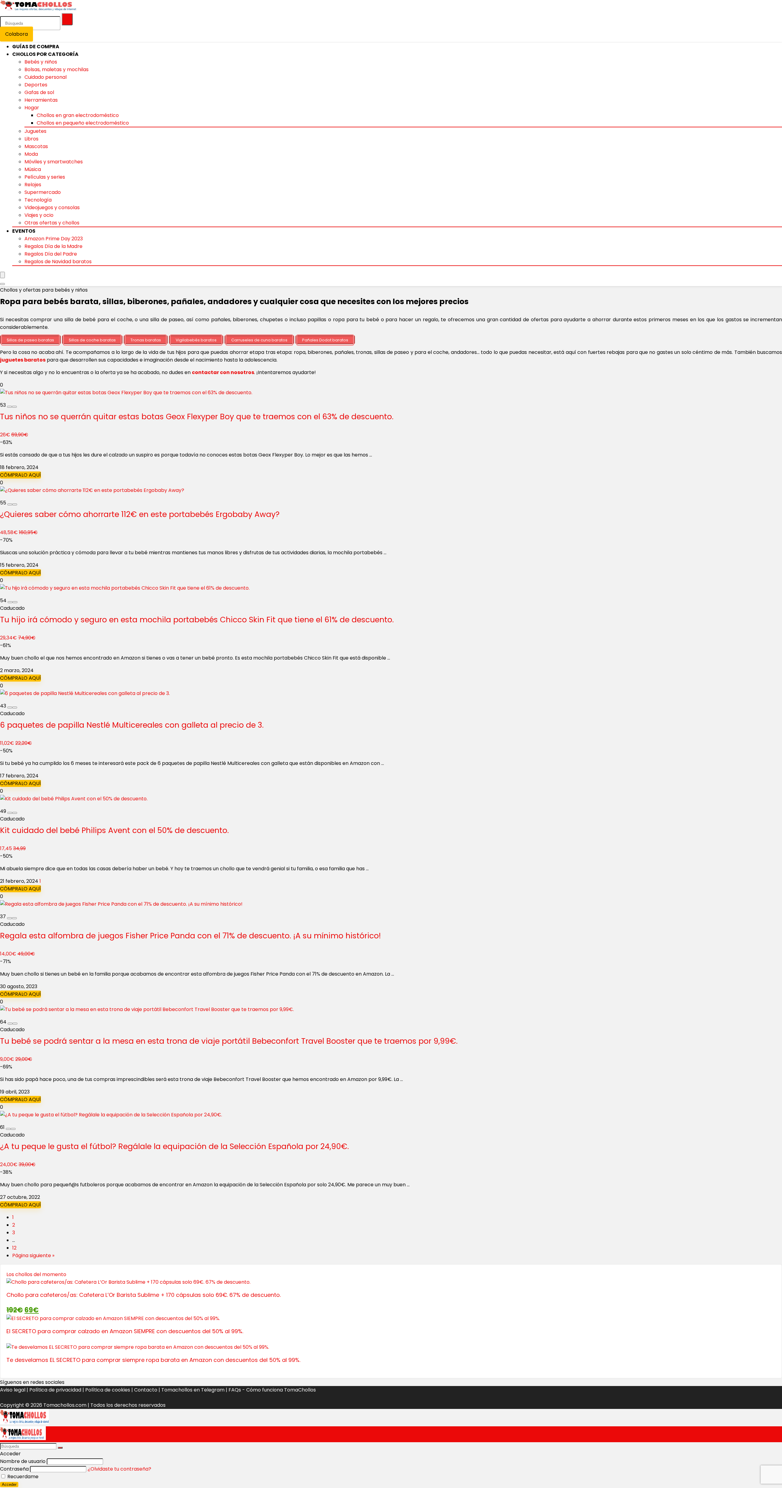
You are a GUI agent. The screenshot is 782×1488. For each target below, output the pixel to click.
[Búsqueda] (67, 19)
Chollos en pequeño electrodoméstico (83, 122)
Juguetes (35, 131)
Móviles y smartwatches (53, 161)
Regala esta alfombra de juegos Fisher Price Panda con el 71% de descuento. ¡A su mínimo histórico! (190, 935)
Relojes (32, 184)
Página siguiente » (33, 1255)
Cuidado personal (45, 77)
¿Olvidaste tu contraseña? (119, 1468)
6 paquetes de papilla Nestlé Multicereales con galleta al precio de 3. (132, 725)
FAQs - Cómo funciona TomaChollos (272, 1389)
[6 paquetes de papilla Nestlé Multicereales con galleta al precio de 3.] (85, 693)
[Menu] (2, 275)
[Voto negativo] (9, 407)
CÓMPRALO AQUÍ (20, 474)
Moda (31, 154)
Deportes (35, 84)
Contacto (145, 1389)
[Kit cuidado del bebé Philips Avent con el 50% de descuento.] (74, 798)
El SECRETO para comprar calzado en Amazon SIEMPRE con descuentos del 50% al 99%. (124, 1331)
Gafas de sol (39, 92)
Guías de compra (35, 46)
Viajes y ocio (38, 215)
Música (32, 169)
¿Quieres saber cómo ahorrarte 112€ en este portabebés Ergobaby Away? (140, 514)
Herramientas (41, 100)
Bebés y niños (40, 61)
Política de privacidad (55, 1389)
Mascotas (36, 146)
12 (14, 1247)
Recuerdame (22, 1476)
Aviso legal (12, 1389)
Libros (31, 138)
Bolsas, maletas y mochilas (56, 69)
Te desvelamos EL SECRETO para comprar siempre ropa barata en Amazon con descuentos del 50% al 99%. (153, 1360)
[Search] (2, 284)
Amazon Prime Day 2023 (53, 238)
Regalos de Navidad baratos (58, 261)
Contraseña (14, 1468)
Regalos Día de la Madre (53, 246)
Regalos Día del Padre (50, 253)
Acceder (9, 1484)
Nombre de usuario (23, 1461)
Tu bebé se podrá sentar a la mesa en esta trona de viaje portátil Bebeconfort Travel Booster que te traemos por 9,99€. (229, 1041)
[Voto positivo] (14, 407)
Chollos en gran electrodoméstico (78, 115)
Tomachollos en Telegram (193, 1389)
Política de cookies (107, 1389)
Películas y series (44, 176)
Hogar (31, 107)
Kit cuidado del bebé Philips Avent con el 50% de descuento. (114, 830)
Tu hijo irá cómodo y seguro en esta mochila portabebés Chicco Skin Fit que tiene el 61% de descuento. (197, 619)
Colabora (16, 34)
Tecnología (38, 199)
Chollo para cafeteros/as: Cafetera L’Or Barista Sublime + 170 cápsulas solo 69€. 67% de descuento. (143, 1295)
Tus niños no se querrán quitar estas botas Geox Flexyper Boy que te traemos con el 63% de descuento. (196, 416)
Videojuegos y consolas (52, 207)
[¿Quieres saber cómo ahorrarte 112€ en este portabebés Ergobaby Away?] (92, 490)
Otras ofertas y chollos (51, 222)
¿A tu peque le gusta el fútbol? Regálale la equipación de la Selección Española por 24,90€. (174, 1146)
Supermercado (42, 192)
